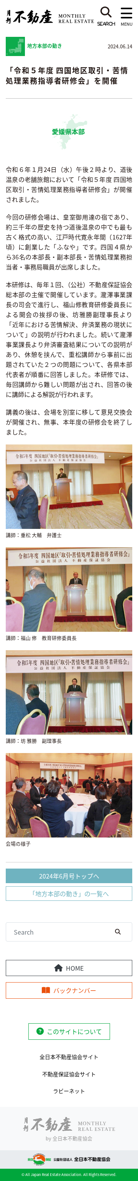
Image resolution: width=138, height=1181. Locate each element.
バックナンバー (74, 990)
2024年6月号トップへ (69, 875)
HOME (75, 968)
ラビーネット (69, 1091)
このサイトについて (74, 1031)
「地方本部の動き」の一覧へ (69, 893)
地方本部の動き (44, 45)
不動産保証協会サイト (69, 1074)
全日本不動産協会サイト (69, 1056)
